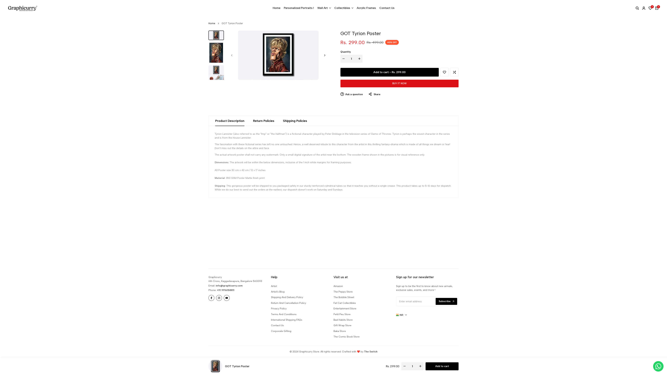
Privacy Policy (279, 308)
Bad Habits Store (343, 319)
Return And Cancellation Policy (288, 303)
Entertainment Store (345, 308)
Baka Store (340, 331)
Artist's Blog (278, 291)
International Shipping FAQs (286, 319)
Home (211, 23)
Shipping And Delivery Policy (287, 297)
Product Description (229, 121)
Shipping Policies (295, 121)
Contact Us (277, 325)
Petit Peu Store (342, 314)
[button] (444, 72)
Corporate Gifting (281, 331)
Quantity (345, 51)
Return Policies (263, 121)
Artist (274, 286)
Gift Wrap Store (342, 325)
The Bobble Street (344, 297)
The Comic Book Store (347, 336)
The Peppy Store (343, 291)
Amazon (338, 286)
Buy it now (399, 83)
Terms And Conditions (284, 314)
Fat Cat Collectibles (345, 303)
